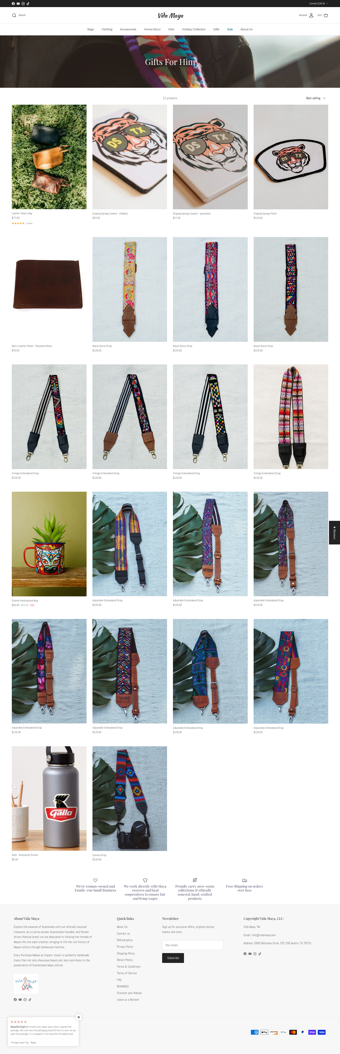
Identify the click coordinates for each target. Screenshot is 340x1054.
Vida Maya (27, 1042)
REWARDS (123, 986)
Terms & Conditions (128, 966)
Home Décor (152, 29)
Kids (171, 29)
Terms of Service (127, 973)
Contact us (123, 933)
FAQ (119, 980)
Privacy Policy (125, 947)
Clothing (107, 29)
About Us (246, 29)
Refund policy (125, 940)
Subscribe (173, 958)
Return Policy (125, 960)
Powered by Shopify (43, 1042)
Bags (90, 29)
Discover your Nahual (129, 993)
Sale (230, 29)
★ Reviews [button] (335, 532)
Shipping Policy (126, 953)
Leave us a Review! (128, 1000)
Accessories (128, 29)
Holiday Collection (194, 29)
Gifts (216, 29)
